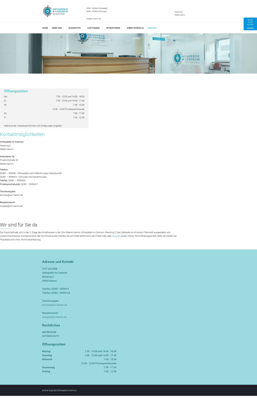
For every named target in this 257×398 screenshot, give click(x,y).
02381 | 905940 (92, 8)
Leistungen (93, 28)
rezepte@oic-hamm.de (11, 206)
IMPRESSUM (49, 332)
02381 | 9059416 (92, 11)
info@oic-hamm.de (93, 19)
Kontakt (152, 28)
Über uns (57, 28)
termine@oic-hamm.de (11, 195)
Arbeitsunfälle (135, 28)
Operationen (113, 28)
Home (45, 28)
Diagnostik (75, 28)
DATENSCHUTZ (50, 336)
